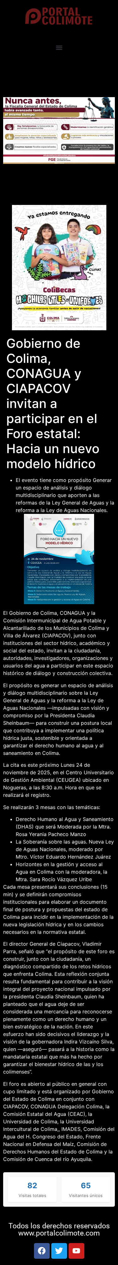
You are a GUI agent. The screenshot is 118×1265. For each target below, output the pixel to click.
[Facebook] (42, 1251)
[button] (59, 48)
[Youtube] (76, 1251)
